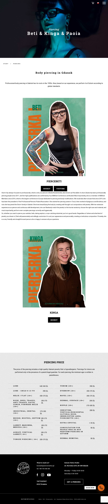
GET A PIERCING (74, 482)
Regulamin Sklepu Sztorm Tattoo (65, 499)
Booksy (46, 189)
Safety (40, 499)
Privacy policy (49, 499)
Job (55, 499)
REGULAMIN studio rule (80, 499)
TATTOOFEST (42, 481)
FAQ (44, 499)
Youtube (60, 189)
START (5, 63)
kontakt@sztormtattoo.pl (45, 466)
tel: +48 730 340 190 (43, 469)
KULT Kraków (42, 484)
